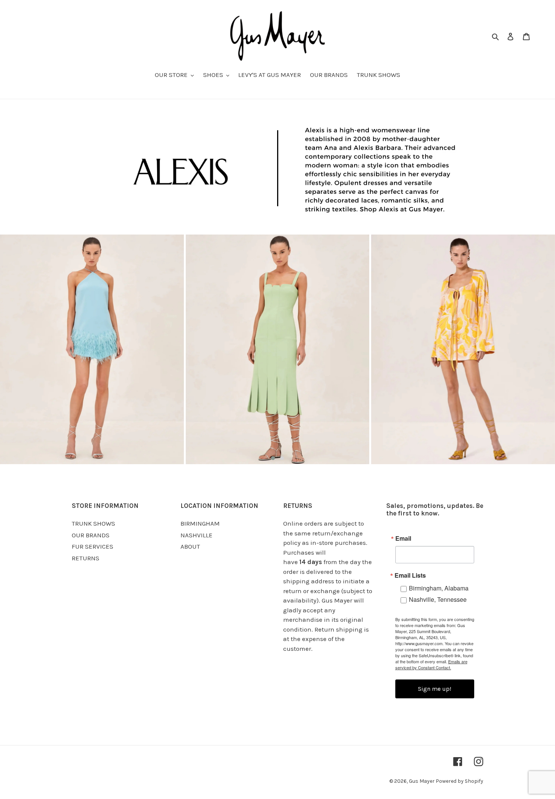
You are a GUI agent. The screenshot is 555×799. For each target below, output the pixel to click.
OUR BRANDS (90, 535)
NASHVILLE (196, 535)
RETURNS (85, 558)
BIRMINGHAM (200, 523)
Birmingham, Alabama (439, 588)
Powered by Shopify (459, 781)
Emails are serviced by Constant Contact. (431, 664)
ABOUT (190, 546)
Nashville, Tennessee (438, 599)
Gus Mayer (422, 781)
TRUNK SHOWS (93, 523)
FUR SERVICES (92, 546)
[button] (273, 458)
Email (403, 538)
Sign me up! (434, 688)
